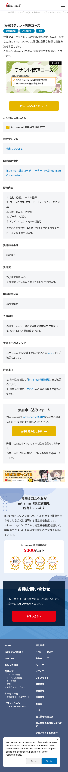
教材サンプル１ (14, 148)
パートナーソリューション (18, 706)
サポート (40, 710)
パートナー (41, 664)
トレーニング (42, 658)
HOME (8, 645)
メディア (40, 671)
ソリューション (12, 703)
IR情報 (39, 703)
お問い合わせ (34, 616)
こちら (51, 352)
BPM (9, 684)
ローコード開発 (13, 674)
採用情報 (40, 697)
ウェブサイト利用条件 (47, 732)
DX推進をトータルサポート (18, 696)
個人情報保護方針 (44, 716)
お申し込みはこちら (31, 106)
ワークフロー (12, 680)
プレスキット (42, 677)
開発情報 (40, 684)
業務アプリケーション (16, 687)
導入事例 (40, 645)
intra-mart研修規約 (39, 379)
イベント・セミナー (46, 651)
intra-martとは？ (14, 651)
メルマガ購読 (11, 664)
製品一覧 (9, 671)
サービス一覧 (11, 693)
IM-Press (9, 658)
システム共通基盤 (14, 677)
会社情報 (40, 690)
